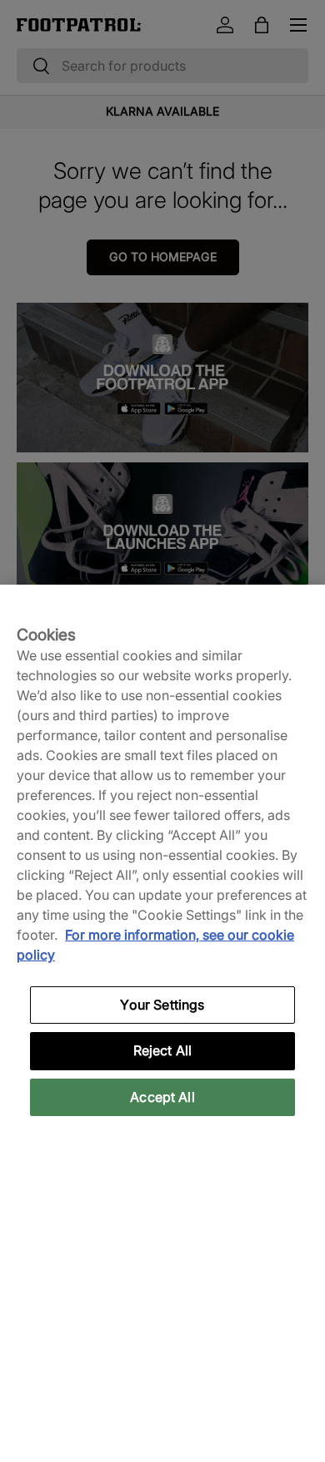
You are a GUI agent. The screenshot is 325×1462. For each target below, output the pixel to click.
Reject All (162, 1050)
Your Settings (162, 1004)
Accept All (162, 1097)
